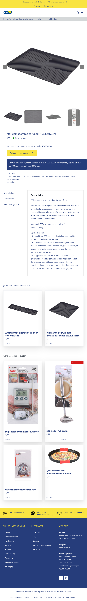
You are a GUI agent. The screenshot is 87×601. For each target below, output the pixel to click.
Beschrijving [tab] (9, 193)
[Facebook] (61, 578)
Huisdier (8, 549)
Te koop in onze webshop (20, 153)
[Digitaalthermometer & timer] (23, 394)
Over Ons (36, 532)
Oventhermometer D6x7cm (20, 489)
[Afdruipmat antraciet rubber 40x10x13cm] (23, 310)
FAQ (34, 536)
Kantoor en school (12, 562)
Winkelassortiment (17, 19)
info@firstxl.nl (64, 547)
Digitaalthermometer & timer (22, 431)
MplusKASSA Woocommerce (66, 597)
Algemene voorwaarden (42, 545)
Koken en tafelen (33, 176)
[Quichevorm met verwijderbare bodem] (64, 456)
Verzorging (9, 566)
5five (13, 182)
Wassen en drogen (69, 176)
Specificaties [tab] (9, 198)
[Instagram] (66, 578)
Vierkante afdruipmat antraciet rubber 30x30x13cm (62, 334)
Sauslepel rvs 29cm (57, 430)
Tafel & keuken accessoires (51, 176)
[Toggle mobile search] (78, 12)
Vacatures (36, 549)
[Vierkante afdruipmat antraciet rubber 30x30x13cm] (64, 310)
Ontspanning (10, 554)
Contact (36, 541)
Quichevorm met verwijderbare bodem (58, 472)
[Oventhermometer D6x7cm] (23, 465)
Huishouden (21, 176)
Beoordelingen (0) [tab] (11, 204)
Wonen (7, 532)
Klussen (8, 545)
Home (5, 19)
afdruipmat (14, 179)
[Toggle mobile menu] (82, 12)
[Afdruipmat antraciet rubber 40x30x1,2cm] (43, 67)
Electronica (9, 558)
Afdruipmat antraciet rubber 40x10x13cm (21, 334)
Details (9, 343)
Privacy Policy (38, 597)
